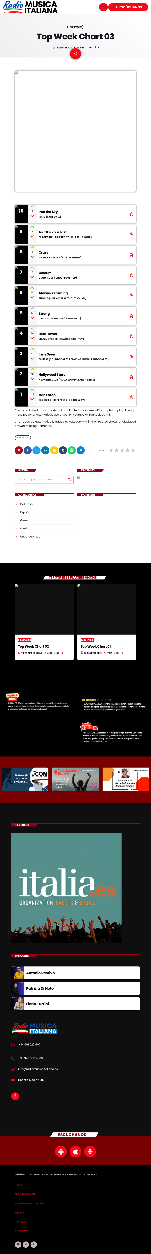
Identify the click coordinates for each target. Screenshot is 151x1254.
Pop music (75, 27)
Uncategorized (30, 537)
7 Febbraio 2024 (63, 47)
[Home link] (30, 7)
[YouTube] (18, 1244)
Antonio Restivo (40, 972)
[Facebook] (34, 1244)
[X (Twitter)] (26, 1244)
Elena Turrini (37, 1003)
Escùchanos (128, 7)
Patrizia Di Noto (40, 988)
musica (25, 528)
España (25, 512)
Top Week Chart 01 (96, 646)
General (25, 520)
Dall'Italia (26, 504)
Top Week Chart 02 (33, 646)
